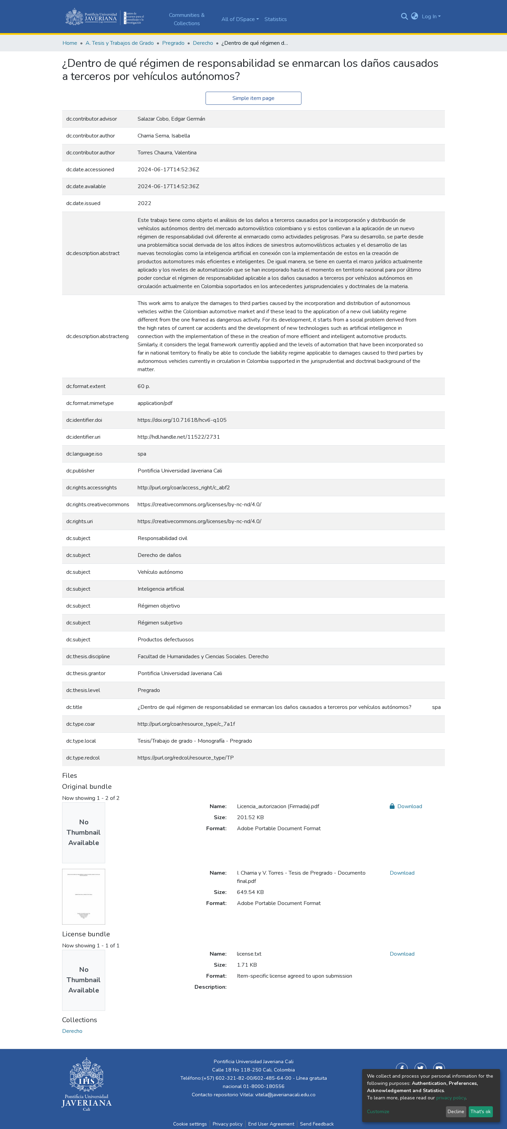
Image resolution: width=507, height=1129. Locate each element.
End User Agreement (271, 1124)
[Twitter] (420, 1069)
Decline (456, 1111)
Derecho (203, 43)
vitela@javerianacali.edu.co (285, 1094)
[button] (414, 16)
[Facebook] (402, 1069)
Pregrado (173, 43)
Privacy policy (227, 1124)
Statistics (276, 19)
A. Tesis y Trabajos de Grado (120, 43)
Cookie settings (190, 1124)
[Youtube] (439, 1069)
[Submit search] (404, 16)
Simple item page (253, 98)
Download (409, 806)
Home (69, 43)
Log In (429, 16)
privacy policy (451, 1098)
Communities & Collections (187, 19)
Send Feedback (317, 1124)
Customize (378, 1111)
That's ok (480, 1111)
